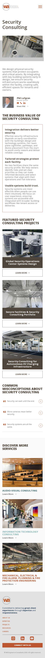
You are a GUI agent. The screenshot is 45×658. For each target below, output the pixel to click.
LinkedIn (24, 103)
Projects (6, 625)
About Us (6, 618)
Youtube (32, 638)
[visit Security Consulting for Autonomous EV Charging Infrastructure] (22, 354)
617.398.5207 (21, 103)
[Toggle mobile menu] (40, 6)
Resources (6, 628)
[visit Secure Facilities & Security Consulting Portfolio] (22, 303)
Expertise (6, 621)
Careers (5, 631)
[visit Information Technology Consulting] (22, 519)
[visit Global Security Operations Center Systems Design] (22, 253)
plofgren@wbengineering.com (18, 103)
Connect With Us (22, 645)
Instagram (13, 638)
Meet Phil (21, 106)
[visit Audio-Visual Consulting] (22, 477)
